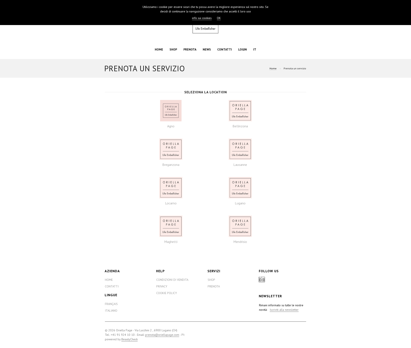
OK (219, 18)
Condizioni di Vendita (172, 280)
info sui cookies (202, 18)
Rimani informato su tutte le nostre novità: (281, 307)
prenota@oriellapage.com (162, 335)
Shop (173, 49)
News (207, 49)
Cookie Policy (166, 293)
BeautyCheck (129, 339)
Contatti (224, 49)
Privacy (161, 286)
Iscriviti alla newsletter (284, 310)
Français (111, 304)
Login (242, 49)
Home (159, 49)
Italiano (111, 310)
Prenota (189, 49)
